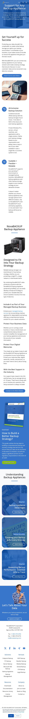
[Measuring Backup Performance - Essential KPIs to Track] (14, 565)
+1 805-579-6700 (16, 634)
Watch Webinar (19, 544)
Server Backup (7, 664)
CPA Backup (21, 669)
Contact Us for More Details (14, 391)
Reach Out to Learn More (11, 76)
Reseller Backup (21, 661)
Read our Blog (21, 691)
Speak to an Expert (14, 619)
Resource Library (8, 691)
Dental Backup (21, 667)
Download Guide (9, 462)
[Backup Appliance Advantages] (14, 500)
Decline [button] (18, 715)
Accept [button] (11, 715)
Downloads (7, 686)
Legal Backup (21, 672)
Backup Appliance (7, 671)
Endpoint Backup (8, 658)
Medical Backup (21, 664)
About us (21, 686)
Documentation (7, 688)
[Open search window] (23, 2)
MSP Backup (21, 658)
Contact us (21, 694)
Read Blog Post (19, 512)
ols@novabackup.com (14, 638)
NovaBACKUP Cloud (15, 204)
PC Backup (8, 661)
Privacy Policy (21, 712)
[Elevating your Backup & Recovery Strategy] (14, 532)
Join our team (21, 688)
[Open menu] (26, 2)
